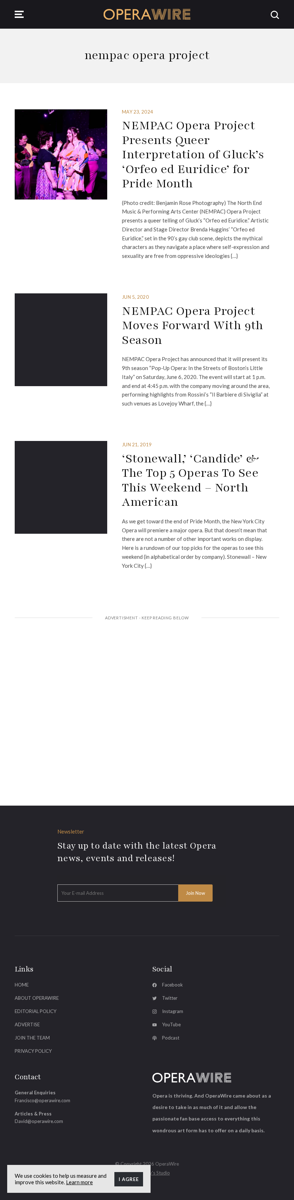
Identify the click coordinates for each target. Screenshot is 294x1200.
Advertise (27, 1024)
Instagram (172, 1011)
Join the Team (32, 1038)
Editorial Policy (35, 1011)
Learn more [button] (79, 1182)
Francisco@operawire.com (42, 1100)
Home (22, 985)
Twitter (169, 998)
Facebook (172, 985)
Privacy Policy (33, 1051)
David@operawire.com (39, 1121)
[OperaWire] (147, 14)
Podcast (170, 1038)
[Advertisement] (147, 681)
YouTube (171, 1024)
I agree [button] (129, 1179)
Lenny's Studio (155, 1173)
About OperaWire (37, 998)
